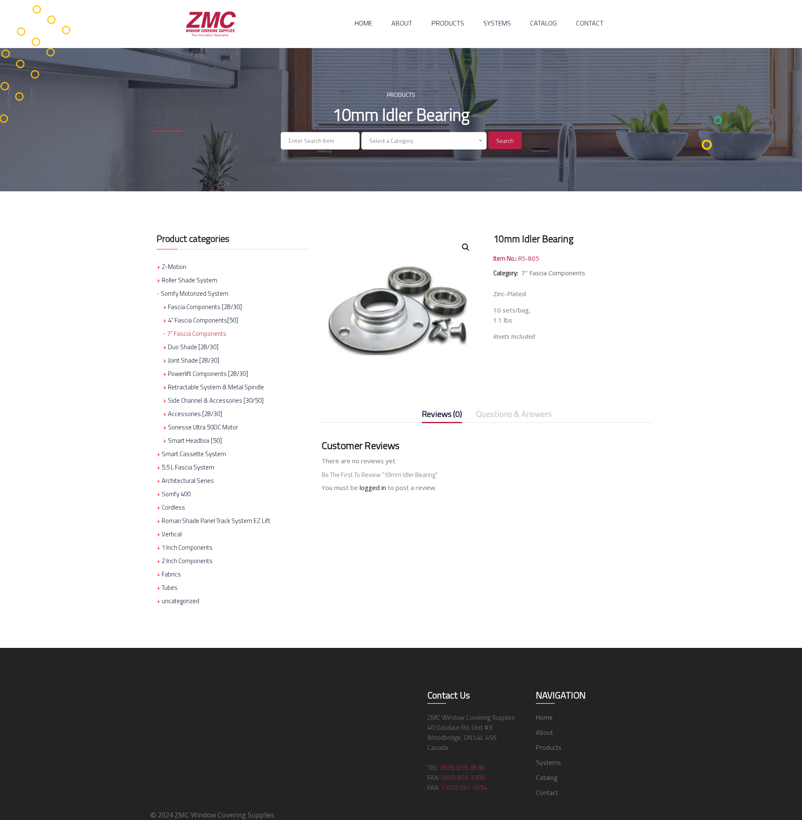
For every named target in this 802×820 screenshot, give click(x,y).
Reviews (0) (442, 414)
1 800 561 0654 (464, 787)
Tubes (170, 587)
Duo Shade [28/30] (193, 347)
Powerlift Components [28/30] (208, 373)
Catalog (543, 23)
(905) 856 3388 (463, 777)
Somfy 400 (176, 494)
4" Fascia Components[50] (203, 320)
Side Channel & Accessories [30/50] (216, 400)
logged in (373, 487)
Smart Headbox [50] (195, 440)
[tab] (442, 415)
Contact (590, 23)
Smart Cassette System (194, 454)
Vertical (172, 534)
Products (447, 23)
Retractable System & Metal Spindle (216, 387)
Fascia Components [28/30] (205, 307)
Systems (497, 23)
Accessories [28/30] (195, 414)
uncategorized (180, 601)
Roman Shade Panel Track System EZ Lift (216, 521)
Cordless (173, 507)
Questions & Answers (514, 414)
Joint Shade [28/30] (193, 360)
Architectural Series (188, 480)
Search (505, 140)
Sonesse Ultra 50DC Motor (203, 427)
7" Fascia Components (196, 333)
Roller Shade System (189, 280)
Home (363, 23)
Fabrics (171, 574)
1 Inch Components (187, 547)
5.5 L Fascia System (188, 467)
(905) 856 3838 (462, 767)
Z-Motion (174, 267)
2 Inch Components (187, 561)
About (401, 23)
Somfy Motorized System (194, 293)
